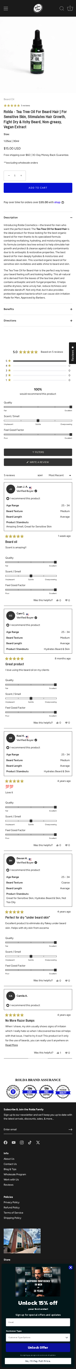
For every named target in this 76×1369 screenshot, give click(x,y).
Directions (10, 320)
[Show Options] (67, 1337)
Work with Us (11, 1179)
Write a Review (44, 463)
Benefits (9, 309)
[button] (38, 361)
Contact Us (10, 1164)
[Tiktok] (30, 1142)
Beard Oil (9, 99)
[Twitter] (38, 1142)
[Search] (62, 9)
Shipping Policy (12, 1217)
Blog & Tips (10, 1169)
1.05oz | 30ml (11, 141)
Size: (7, 134)
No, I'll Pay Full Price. (38, 1361)
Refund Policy (12, 1207)
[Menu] (6, 8)
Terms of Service (13, 1212)
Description (11, 217)
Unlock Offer (38, 1347)
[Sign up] (70, 1129)
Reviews (8, 1184)
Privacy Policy (11, 1202)
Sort (41, 475)
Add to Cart (38, 187)
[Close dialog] (70, 1267)
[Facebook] (5, 1142)
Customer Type (14, 1331)
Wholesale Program (15, 1174)
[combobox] (36, 1337)
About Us (9, 1158)
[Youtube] (13, 1142)
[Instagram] (22, 1142)
